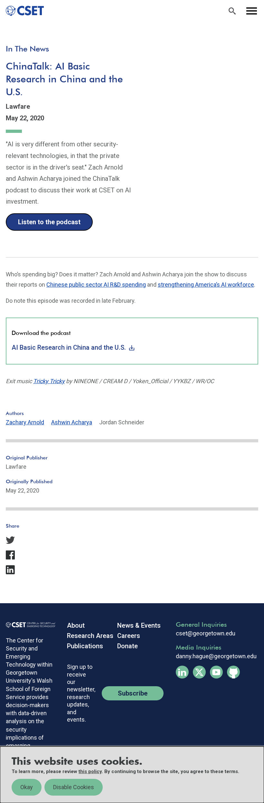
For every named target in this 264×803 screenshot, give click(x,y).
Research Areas (90, 636)
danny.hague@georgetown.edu (216, 656)
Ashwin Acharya (71, 422)
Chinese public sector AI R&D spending (96, 284)
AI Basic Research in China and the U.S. (69, 347)
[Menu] (251, 11)
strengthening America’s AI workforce (206, 284)
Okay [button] (26, 787)
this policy (90, 771)
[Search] (232, 11)
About (76, 625)
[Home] (22, 11)
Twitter (199, 672)
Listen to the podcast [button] (49, 222)
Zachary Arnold (25, 422)
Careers (128, 636)
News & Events (139, 625)
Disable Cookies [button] (73, 787)
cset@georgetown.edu (205, 633)
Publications (85, 646)
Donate (127, 646)
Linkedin (182, 672)
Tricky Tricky (49, 381)
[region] (132, 774)
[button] (132, 540)
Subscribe (132, 693)
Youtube (216, 672)
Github (233, 672)
